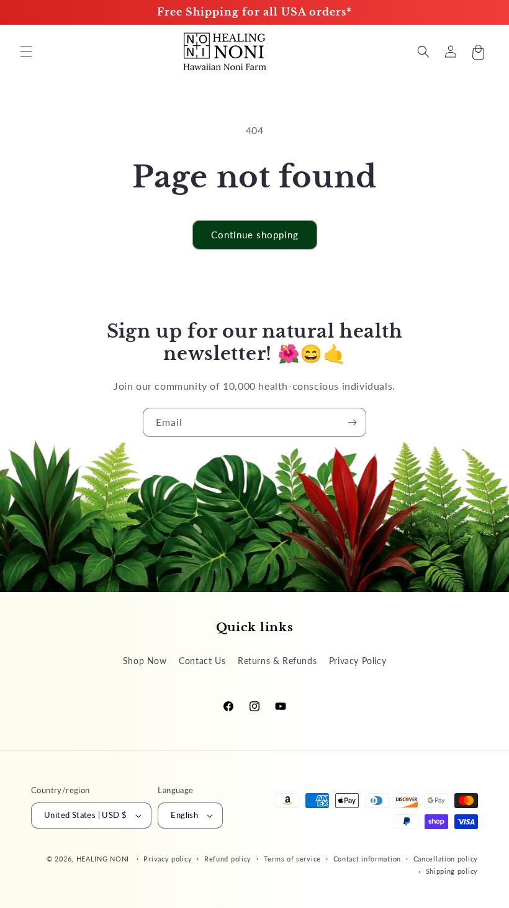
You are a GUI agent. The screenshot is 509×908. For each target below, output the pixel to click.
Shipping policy (452, 871)
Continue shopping (255, 234)
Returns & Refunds (277, 660)
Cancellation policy (445, 859)
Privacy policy (167, 859)
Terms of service (292, 859)
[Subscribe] (352, 422)
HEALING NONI (102, 859)
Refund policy (227, 859)
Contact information (367, 859)
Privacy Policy (357, 660)
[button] (26, 51)
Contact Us (202, 660)
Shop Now (145, 660)
